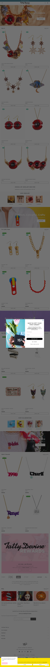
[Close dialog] (43, 320)
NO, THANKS (34, 341)
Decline (40, 664)
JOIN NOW (5, 663)
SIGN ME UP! (34, 338)
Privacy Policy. (45, 662)
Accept (25, 664)
